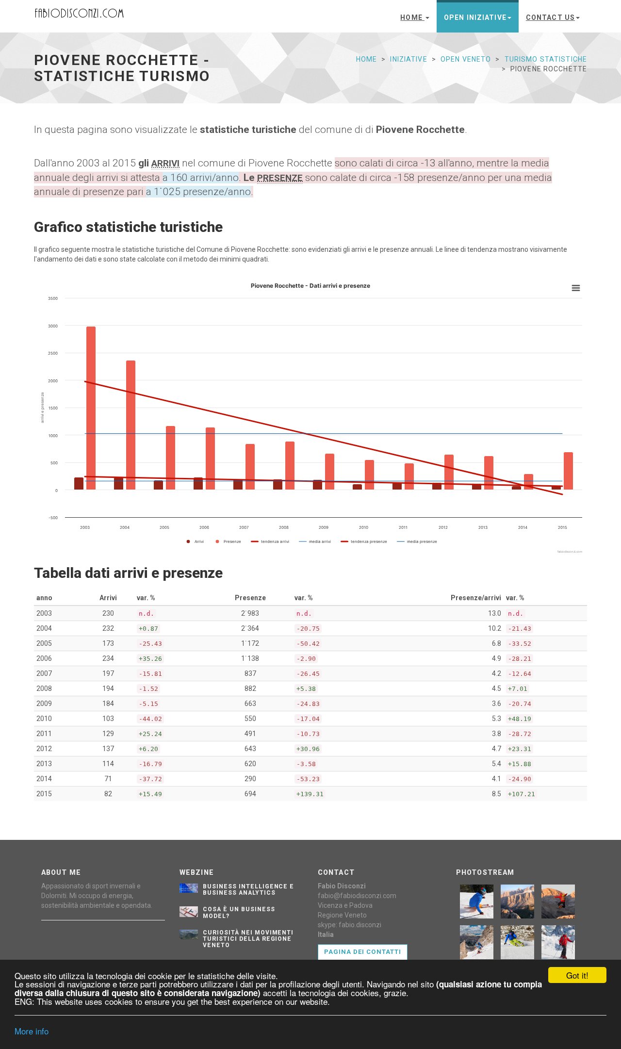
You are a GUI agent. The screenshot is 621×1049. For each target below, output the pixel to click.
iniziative (408, 59)
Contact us (550, 17)
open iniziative (475, 17)
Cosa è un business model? (239, 912)
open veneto (466, 59)
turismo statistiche (546, 59)
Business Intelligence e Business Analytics (248, 889)
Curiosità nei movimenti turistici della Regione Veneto (248, 939)
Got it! (577, 975)
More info (32, 1031)
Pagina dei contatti (362, 951)
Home (412, 17)
